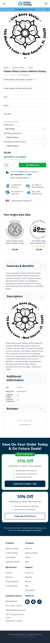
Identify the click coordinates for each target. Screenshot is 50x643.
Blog (26, 562)
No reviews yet (23, 75)
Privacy (33, 637)
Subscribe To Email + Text (25, 484)
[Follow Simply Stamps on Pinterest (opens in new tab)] (33, 601)
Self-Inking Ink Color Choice (15, 142)
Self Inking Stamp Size (13, 133)
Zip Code (8, 114)
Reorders (9, 577)
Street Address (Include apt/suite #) (18, 88)
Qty (6, 165)
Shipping (28, 577)
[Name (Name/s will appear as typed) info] (35, 79)
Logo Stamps (11, 557)
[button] (25, 58)
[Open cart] (45, 3)
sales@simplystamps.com (16, 610)
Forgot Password (12, 581)
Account (9, 573)
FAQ (26, 586)
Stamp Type (9, 125)
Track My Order (12, 586)
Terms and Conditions (24, 530)
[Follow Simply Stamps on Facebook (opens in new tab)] (27, 601)
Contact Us (29, 573)
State (6, 105)
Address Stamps (12, 548)
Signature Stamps (13, 562)
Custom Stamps (12, 553)
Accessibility (30, 590)
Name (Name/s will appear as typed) (18, 79)
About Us (28, 548)
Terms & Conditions (21, 637)
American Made (31, 553)
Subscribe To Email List (25, 516)
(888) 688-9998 (11, 601)
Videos (27, 557)
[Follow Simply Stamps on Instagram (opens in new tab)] (39, 601)
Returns (28, 581)
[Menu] (4, 3)
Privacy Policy (37, 530)
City (6, 97)
